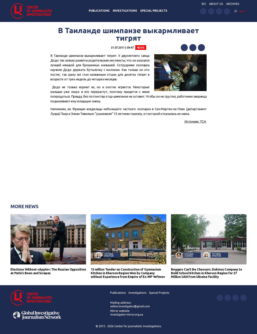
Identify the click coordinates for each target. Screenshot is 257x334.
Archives (232, 3)
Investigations (125, 10)
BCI (204, 3)
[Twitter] (192, 47)
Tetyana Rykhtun (108, 255)
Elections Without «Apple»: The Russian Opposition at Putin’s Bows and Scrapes (48, 271)
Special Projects (153, 10)
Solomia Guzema (188, 255)
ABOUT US (216, 3)
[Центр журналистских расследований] (33, 11)
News (141, 47)
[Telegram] (201, 47)
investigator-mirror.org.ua (126, 314)
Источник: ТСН (195, 121)
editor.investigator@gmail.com (130, 306)
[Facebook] (184, 47)
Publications (99, 10)
